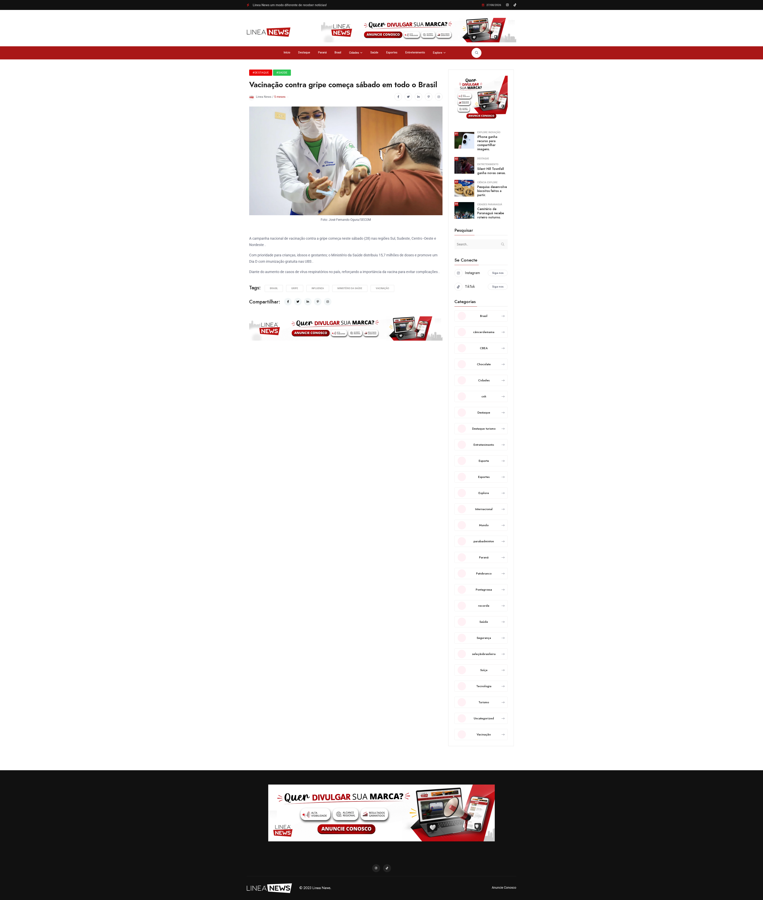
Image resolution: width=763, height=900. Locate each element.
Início (287, 52)
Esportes (391, 52)
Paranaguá (495, 204)
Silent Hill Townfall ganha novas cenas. (491, 171)
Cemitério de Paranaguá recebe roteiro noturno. (490, 213)
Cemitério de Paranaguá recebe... (500, 14)
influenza (318, 288)
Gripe (294, 288)
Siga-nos (498, 273)
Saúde (374, 52)
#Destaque (261, 72)
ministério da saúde (349, 288)
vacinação (382, 288)
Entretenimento (415, 52)
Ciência (481, 182)
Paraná (322, 52)
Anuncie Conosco (504, 887)
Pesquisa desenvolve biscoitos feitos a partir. (492, 191)
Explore (437, 53)
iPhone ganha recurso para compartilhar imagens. (487, 143)
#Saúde (282, 72)
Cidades (354, 53)
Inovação (494, 132)
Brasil (338, 52)
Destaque (304, 52)
